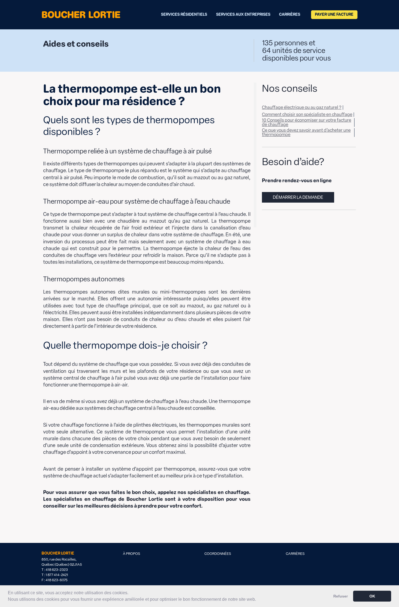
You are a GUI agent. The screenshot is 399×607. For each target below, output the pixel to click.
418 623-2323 (57, 570)
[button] (258, 600)
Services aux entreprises (243, 14)
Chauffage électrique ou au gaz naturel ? (301, 107)
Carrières (289, 14)
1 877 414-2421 (57, 575)
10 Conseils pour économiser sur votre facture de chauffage (306, 122)
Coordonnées (217, 554)
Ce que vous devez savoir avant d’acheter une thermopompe (306, 132)
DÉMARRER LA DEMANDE (298, 197)
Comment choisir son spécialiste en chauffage (307, 114)
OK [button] (372, 596)
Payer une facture (334, 14)
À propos (131, 554)
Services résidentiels (184, 14)
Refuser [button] (340, 596)
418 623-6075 (57, 580)
